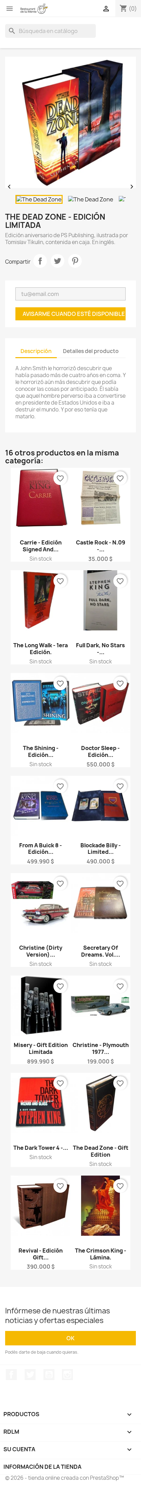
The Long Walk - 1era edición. (40, 648)
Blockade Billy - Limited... (100, 848)
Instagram (67, 1374)
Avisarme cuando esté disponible (74, 314)
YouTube (48, 1374)
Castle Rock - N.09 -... (100, 546)
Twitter (30, 1374)
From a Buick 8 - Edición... (40, 848)
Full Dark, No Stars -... (100, 648)
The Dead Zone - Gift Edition (100, 1151)
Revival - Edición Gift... (40, 1254)
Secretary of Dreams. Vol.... (100, 951)
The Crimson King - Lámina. (100, 1254)
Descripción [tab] (36, 351)
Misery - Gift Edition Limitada (41, 1048)
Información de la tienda (42, 1467)
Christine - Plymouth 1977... (101, 1048)
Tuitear (57, 261)
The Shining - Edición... (41, 751)
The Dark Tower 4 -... (40, 1148)
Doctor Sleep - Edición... (100, 751)
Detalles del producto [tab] (91, 351)
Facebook (11, 1374)
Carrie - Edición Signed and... (41, 546)
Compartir (40, 261)
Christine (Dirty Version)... (40, 951)
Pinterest (75, 261)
